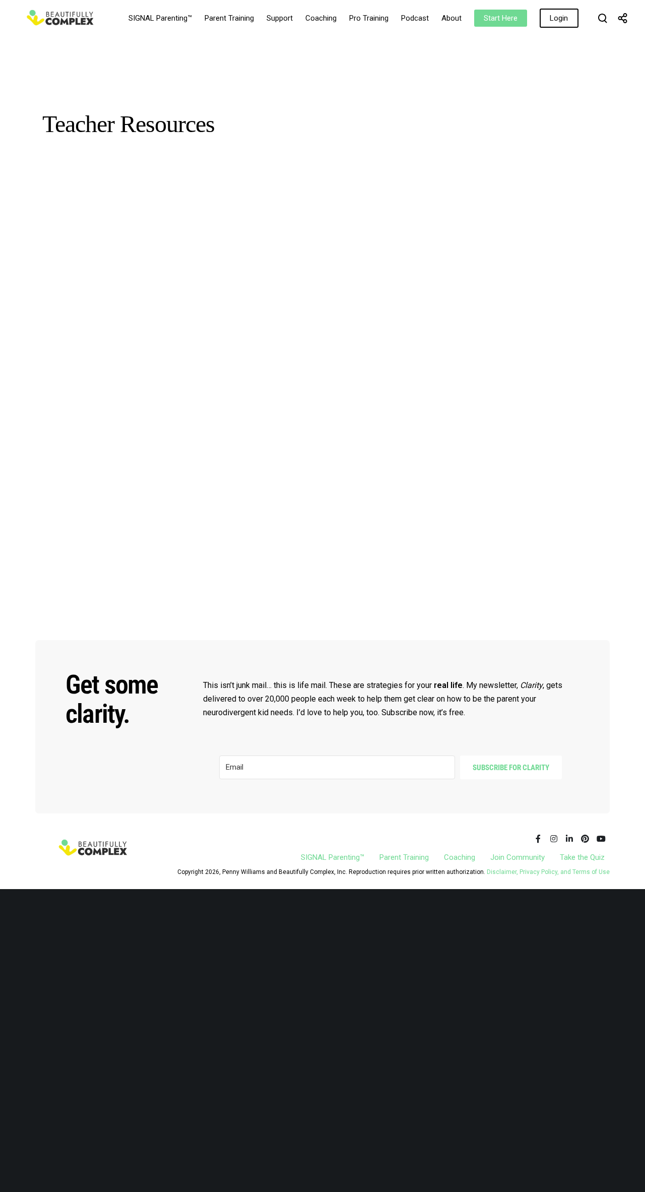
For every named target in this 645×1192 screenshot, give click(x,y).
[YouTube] (601, 839)
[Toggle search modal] (603, 18)
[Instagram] (554, 839)
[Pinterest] (585, 839)
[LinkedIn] (569, 839)
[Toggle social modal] (623, 18)
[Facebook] (538, 839)
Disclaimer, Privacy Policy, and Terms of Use (548, 871)
